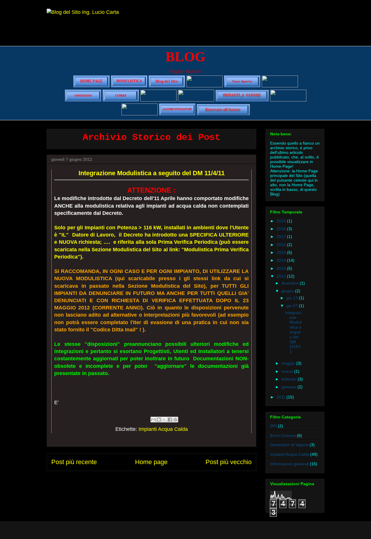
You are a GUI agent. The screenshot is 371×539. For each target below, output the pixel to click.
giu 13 (292, 298)
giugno (288, 291)
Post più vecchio (228, 462)
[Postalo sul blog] (159, 419)
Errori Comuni (283, 435)
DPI (273, 426)
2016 (282, 244)
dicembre (290, 283)
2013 (282, 268)
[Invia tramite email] (153, 419)
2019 (282, 221)
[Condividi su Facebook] (170, 419)
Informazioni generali (289, 464)
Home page (151, 462)
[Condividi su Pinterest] (175, 419)
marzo (287, 371)
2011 (281, 397)
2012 (282, 276)
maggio (288, 363)
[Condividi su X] (164, 419)
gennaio (289, 387)
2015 (282, 252)
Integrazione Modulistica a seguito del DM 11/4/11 (293, 332)
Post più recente (74, 462)
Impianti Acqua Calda (163, 429)
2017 (282, 236)
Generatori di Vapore (289, 444)
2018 (282, 228)
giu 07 (292, 305)
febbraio (289, 379)
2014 (282, 260)
